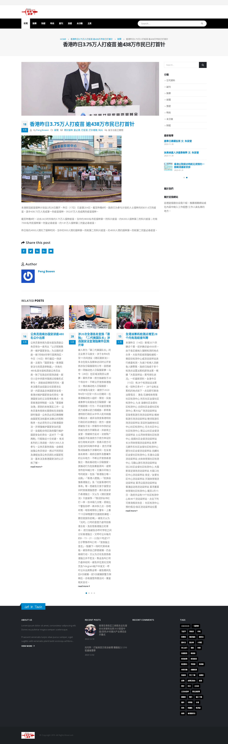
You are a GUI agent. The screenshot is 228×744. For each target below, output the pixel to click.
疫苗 (200, 681)
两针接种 (68, 130)
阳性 (182, 708)
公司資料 (170, 80)
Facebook (23, 251)
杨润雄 (201, 664)
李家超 (193, 664)
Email (50, 251)
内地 (198, 631)
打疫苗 (84, 130)
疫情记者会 (191, 681)
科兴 (100, 130)
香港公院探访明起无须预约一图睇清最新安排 (189, 165)
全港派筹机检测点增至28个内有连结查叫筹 (141, 336)
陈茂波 (198, 708)
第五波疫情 (196, 691)
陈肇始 (190, 708)
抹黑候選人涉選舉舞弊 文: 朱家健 (181, 152)
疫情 (182, 681)
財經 (43, 23)
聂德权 (183, 697)
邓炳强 (190, 702)
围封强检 (192, 637)
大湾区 (199, 642)
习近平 (183, 631)
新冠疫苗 (194, 659)
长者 (197, 702)
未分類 (80, 23)
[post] (168, 167)
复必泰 (77, 130)
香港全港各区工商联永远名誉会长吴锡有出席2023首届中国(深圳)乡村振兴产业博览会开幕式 (113, 630)
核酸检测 (194, 670)
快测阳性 (184, 653)
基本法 (183, 642)
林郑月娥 (184, 670)
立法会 (196, 686)
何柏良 (191, 631)
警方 (190, 697)
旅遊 (70, 23)
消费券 (201, 675)
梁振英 (183, 675)
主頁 (89, 23)
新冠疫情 (184, 659)
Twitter (30, 251)
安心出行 (184, 648)
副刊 (61, 23)
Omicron (185, 626)
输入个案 (199, 697)
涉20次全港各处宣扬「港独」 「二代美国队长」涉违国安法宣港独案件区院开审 (94, 339)
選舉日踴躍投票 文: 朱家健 (178, 141)
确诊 (182, 686)
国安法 (201, 637)
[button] (86, 593)
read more (36, 466)
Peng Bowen (42, 130)
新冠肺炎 (184, 664)
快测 (198, 648)
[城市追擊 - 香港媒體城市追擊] (29, 12)
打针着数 (93, 130)
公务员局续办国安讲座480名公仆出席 (47, 336)
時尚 (52, 23)
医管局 (183, 637)
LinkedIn (37, 251)
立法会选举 (185, 691)
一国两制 (196, 626)
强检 (192, 648)
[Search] (202, 23)
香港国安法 (191, 713)
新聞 (26, 23)
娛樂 (34, 23)
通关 (182, 702)
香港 (182, 713)
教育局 (193, 653)
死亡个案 (192, 675)
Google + (44, 251)
